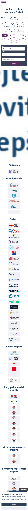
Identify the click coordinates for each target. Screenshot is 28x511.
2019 (23, 38)
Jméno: (3, 57)
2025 (11, 35)
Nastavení (14, 508)
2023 (23, 35)
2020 (17, 38)
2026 (5, 35)
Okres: (3, 51)
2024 (17, 35)
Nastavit (22, 501)
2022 (5, 38)
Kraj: (3, 46)
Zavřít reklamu (23, 489)
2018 (14, 41)
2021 (11, 38)
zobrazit (14, 63)
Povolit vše (14, 504)
